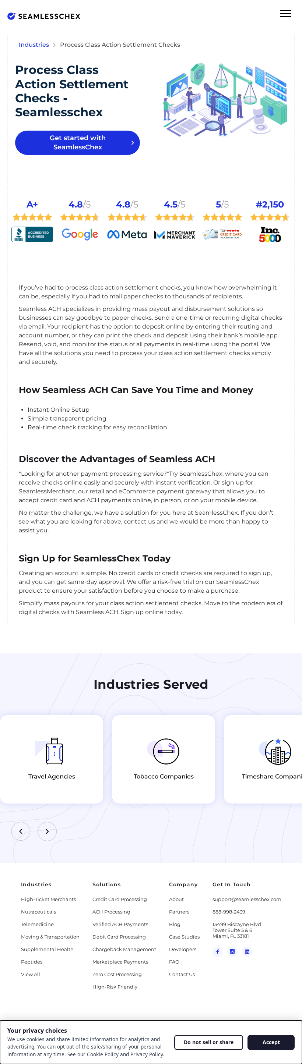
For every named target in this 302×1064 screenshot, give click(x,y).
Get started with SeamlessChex (78, 142)
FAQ (174, 962)
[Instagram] (232, 951)
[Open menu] (286, 13)
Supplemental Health (47, 949)
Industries (34, 44)
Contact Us (182, 974)
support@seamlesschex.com (247, 899)
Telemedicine (37, 924)
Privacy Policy (146, 1054)
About (176, 899)
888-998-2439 (229, 912)
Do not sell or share (208, 1042)
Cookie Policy (103, 1054)
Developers (182, 949)
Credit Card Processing (119, 899)
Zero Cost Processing (117, 974)
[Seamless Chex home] (43, 16)
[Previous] (20, 831)
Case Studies (184, 937)
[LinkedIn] (247, 951)
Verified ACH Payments (120, 924)
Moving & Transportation (50, 937)
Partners (179, 912)
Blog (174, 924)
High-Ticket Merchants (48, 899)
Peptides (31, 962)
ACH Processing (111, 912)
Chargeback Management (124, 949)
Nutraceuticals (38, 912)
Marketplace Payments (120, 962)
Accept (271, 1042)
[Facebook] (218, 951)
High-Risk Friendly (114, 987)
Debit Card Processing (119, 937)
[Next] (47, 831)
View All (30, 974)
